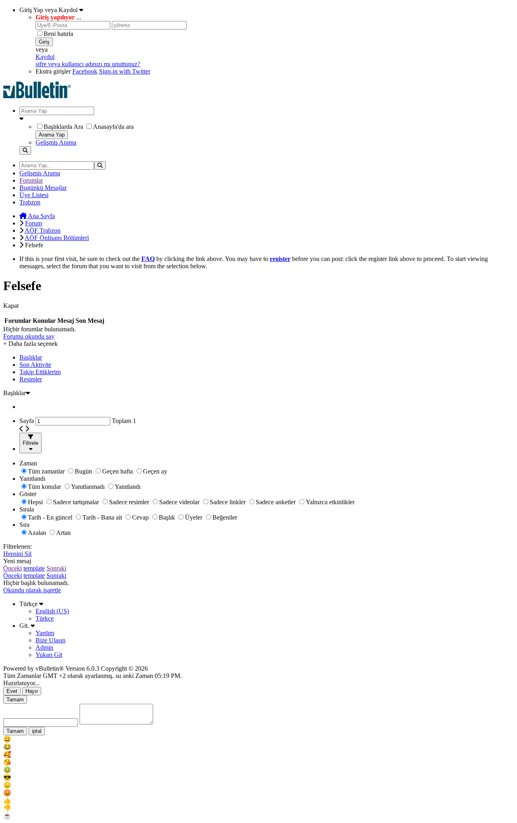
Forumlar (31, 180)
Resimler (30, 379)
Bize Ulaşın (50, 640)
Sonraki (56, 568)
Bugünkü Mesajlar (43, 187)
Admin (44, 647)
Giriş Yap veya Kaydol (49, 9)
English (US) (52, 611)
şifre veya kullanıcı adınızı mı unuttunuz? (88, 64)
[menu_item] (258, 739)
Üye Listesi (33, 195)
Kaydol (45, 56)
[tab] (266, 357)
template (34, 568)
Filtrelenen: (17, 546)
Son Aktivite (35, 364)
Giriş (44, 42)
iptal (37, 731)
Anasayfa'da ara (113, 126)
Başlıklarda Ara (63, 126)
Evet (11, 691)
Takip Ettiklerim (40, 371)
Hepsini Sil (17, 553)
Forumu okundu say (29, 336)
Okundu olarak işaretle (32, 590)
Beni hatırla (58, 33)
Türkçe (29, 603)
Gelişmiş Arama (56, 142)
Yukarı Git (49, 654)
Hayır (31, 691)
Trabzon (29, 202)
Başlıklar (30, 357)
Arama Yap (52, 135)
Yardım (45, 632)
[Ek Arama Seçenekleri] (266, 118)
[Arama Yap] (25, 150)
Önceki (12, 568)
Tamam (15, 700)
